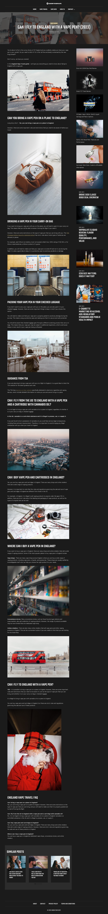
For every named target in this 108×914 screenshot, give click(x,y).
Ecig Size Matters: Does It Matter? (87, 275)
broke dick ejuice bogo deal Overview (89, 196)
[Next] (67, 869)
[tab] (36, 883)
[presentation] (16, 862)
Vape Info (54, 9)
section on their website (24, 390)
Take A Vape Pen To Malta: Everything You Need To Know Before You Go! (37, 875)
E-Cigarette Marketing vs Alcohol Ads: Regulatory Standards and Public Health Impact (89, 314)
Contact (42, 903)
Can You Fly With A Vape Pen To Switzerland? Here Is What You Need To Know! (16, 875)
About (35, 903)
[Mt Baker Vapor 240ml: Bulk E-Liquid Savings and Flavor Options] (89, 103)
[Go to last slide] (9, 869)
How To (62, 9)
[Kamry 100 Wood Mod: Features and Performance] (89, 129)
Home (34, 9)
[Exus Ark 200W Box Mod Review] (89, 57)
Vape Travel (43, 9)
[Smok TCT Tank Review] (89, 80)
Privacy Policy (53, 903)
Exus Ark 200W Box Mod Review (86, 68)
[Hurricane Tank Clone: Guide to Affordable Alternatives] (89, 154)
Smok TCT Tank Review (83, 91)
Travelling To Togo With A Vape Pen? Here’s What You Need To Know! (60, 874)
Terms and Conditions (68, 903)
